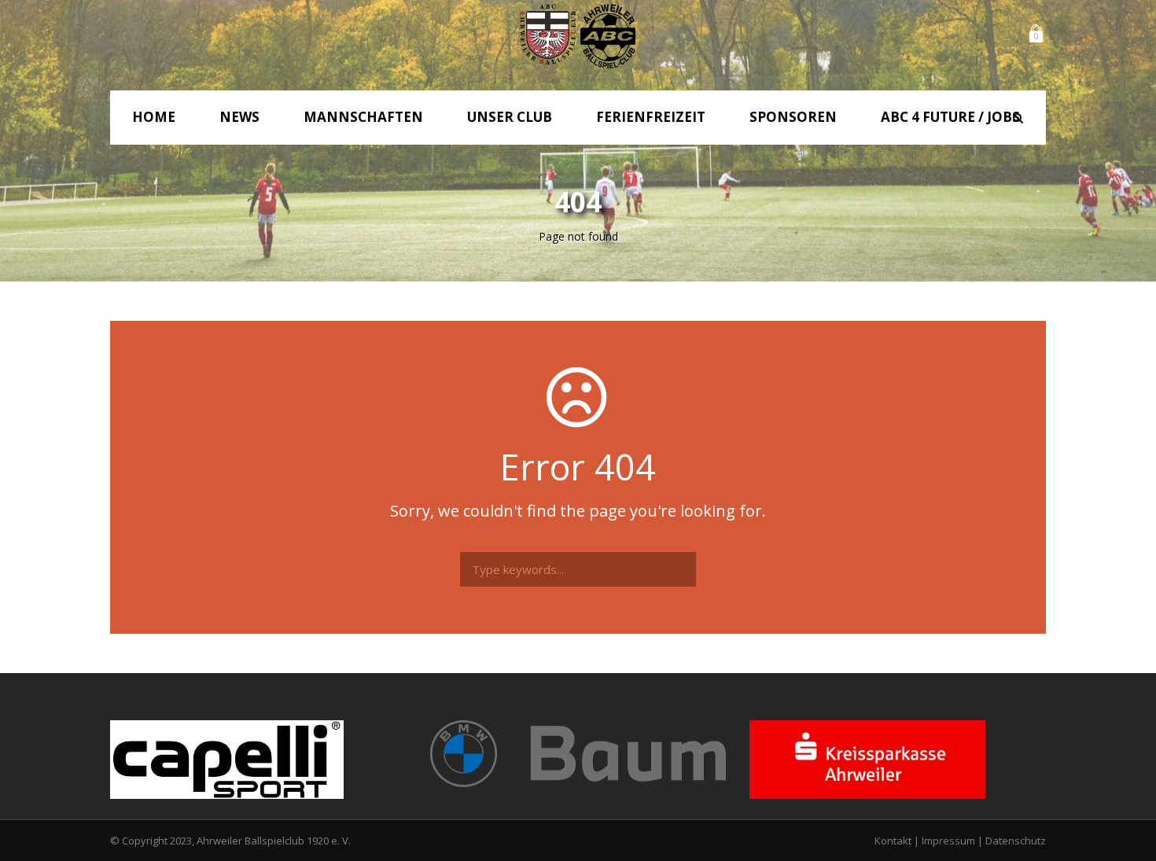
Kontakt (892, 840)
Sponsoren (793, 117)
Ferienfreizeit (650, 117)
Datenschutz (1015, 840)
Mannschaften (363, 117)
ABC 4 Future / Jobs (950, 117)
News (239, 117)
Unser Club (509, 117)
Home (153, 117)
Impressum (948, 840)
